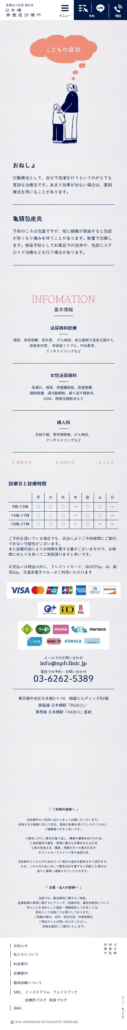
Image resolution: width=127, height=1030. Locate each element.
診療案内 (21, 973)
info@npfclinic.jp (63, 663)
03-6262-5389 (63, 678)
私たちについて (26, 954)
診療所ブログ (35, 1000)
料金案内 (21, 963)
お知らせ (21, 946)
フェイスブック (65, 992)
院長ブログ (58, 1000)
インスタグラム (37, 992)
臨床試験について (28, 982)
